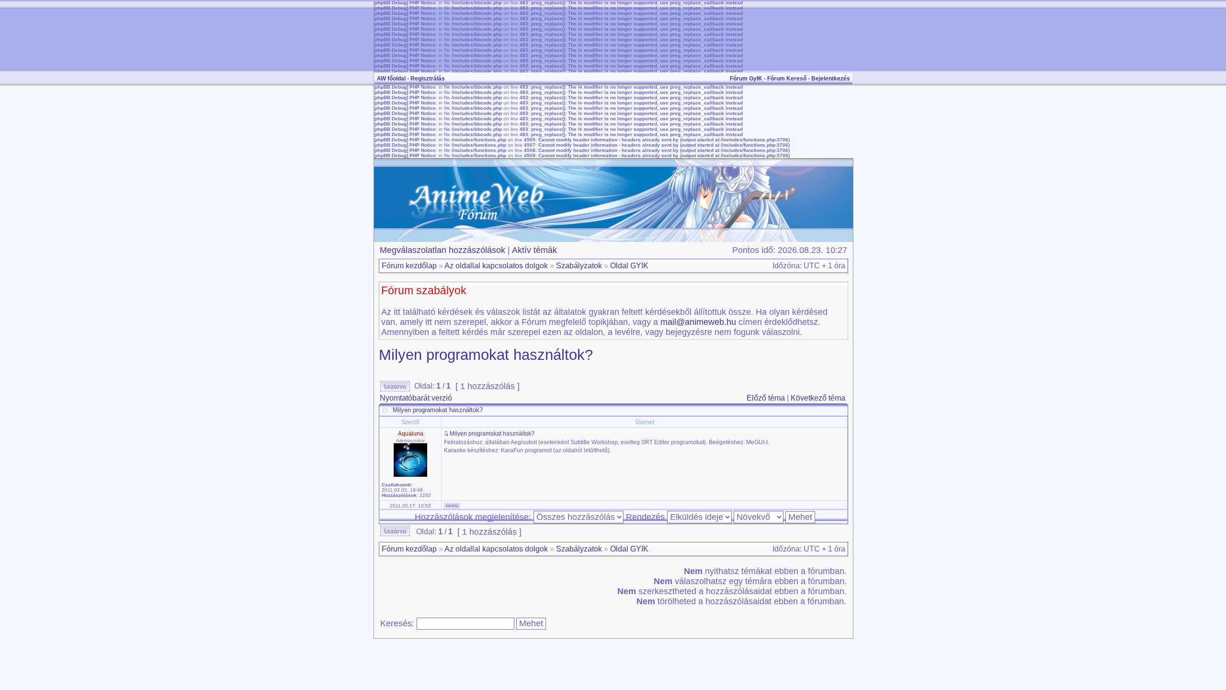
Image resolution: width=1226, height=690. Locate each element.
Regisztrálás (427, 78)
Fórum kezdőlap (409, 266)
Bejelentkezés (830, 78)
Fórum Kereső (786, 78)
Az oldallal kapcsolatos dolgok (496, 266)
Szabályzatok (579, 266)
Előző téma (766, 398)
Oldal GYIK (629, 266)
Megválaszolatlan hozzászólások (442, 250)
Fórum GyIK (746, 78)
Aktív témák (534, 250)
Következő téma (818, 398)
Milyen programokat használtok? (486, 354)
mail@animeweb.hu (698, 322)
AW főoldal (391, 78)
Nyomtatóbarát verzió (416, 398)
